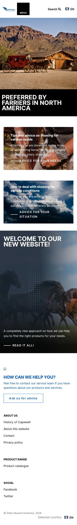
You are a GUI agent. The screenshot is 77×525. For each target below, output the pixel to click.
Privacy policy (13, 442)
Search (53, 9)
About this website (16, 429)
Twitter (8, 496)
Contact (9, 435)
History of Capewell (17, 422)
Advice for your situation (34, 214)
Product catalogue (16, 466)
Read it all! (23, 345)
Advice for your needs (40, 161)
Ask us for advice (23, 398)
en (72, 9)
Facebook (10, 489)
